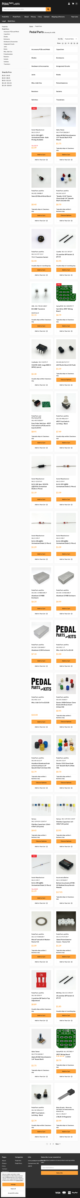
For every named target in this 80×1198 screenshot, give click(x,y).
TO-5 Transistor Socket (40, 257)
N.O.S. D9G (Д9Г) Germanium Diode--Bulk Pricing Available (40, 137)
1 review (68, 1056)
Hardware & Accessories (11, 41)
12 (62, 43)
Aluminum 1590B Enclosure (66, 595)
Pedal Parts (16, 17)
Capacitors (7, 34)
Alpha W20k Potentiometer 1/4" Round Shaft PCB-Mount (66, 137)
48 (71, 43)
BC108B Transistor (38, 309)
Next (57, 1144)
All (77, 43)
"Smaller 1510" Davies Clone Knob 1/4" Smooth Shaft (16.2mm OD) (65, 198)
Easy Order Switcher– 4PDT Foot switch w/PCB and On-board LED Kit (41, 425)
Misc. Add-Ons (8, 51)
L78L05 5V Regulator (63, 1117)
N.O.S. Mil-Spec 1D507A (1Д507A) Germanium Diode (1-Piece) (40, 486)
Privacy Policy (19, 1180)
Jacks (5, 46)
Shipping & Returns (58, 17)
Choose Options (66, 215)
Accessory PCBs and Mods (11, 31)
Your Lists (74, 17)
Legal (4, 21)
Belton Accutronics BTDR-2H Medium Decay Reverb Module (65, 885)
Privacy (33, 17)
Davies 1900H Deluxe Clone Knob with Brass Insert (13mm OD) (66, 705)
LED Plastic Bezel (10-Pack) (66, 365)
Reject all (13, 1188)
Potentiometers (8, 54)
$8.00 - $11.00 (6, 80)
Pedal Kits (5, 17)
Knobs (5, 49)
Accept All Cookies (13, 1193)
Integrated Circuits (9, 44)
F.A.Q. (40, 17)
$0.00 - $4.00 (6, 75)
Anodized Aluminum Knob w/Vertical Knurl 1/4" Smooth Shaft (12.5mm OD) (41, 765)
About (26, 17)
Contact (46, 17)
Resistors (6, 56)
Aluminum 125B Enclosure (41, 650)
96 (74, 43)
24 (65, 43)
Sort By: (60, 39)
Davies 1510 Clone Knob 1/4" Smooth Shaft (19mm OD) (65, 765)
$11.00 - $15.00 (7, 83)
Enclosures (7, 39)
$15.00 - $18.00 (7, 85)
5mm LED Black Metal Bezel (41, 196)
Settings (13, 1184)
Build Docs (11, 21)
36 (68, 43)
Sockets (6, 59)
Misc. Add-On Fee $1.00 (64, 650)
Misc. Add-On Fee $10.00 (40, 702)
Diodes (6, 36)
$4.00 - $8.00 (6, 78)
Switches (6, 61)
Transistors (7, 64)
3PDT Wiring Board (63, 1054)
